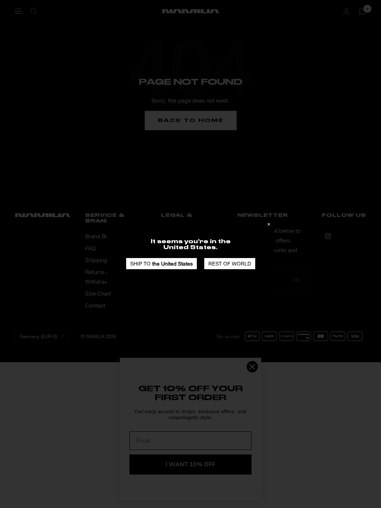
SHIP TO (161, 263)
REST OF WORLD (229, 263)
